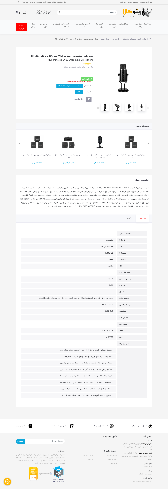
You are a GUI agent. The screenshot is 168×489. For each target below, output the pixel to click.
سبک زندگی (33, 25)
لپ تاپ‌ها (147, 24)
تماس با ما (25, 2)
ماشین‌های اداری (112, 25)
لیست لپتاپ (21, 27)
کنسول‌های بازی (99, 25)
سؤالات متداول (51, 2)
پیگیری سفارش (61, 2)
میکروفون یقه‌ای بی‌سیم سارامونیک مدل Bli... (131, 156)
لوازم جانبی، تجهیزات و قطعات (61, 25)
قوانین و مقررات (41, 2)
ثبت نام (20, 441)
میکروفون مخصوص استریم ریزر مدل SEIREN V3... (99, 156)
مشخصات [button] (142, 218)
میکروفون (89, 67)
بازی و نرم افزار (43, 25)
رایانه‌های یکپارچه (139, 25)
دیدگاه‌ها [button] (130, 218)
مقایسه (77, 99)
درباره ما (32, 2)
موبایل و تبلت (123, 24)
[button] (24, 12)
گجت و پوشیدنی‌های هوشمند (83, 25)
